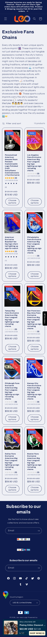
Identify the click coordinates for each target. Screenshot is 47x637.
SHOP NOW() (37, 633)
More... (24, 633)
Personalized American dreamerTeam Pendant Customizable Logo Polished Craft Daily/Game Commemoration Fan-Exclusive (12, 165)
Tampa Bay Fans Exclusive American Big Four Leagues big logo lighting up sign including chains (12, 318)
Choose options (12, 201)
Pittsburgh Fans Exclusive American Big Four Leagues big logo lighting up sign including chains (12, 391)
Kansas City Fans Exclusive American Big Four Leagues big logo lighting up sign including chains (34, 391)
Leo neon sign (22, 617)
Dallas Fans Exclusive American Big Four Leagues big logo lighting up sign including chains (12, 461)
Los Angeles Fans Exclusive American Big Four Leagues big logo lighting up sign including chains (34, 163)
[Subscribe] (39, 530)
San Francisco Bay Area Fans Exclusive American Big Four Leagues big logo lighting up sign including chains (34, 319)
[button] (5, 19)
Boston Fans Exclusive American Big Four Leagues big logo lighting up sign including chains (34, 461)
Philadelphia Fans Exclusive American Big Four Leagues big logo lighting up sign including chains (34, 245)
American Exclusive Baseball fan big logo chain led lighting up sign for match (11, 242)
